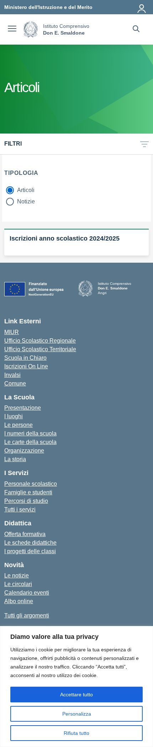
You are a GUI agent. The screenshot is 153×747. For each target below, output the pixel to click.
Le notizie (16, 575)
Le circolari (18, 584)
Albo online (18, 601)
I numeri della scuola (30, 433)
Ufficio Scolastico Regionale (40, 341)
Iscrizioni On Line (26, 366)
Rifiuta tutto (76, 733)
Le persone (18, 425)
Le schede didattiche (30, 543)
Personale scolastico (30, 484)
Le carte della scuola (30, 442)
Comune (15, 383)
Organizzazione (24, 451)
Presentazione (22, 408)
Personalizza (76, 714)
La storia (15, 459)
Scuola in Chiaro (25, 358)
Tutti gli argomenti (26, 615)
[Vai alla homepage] (30, 29)
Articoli (26, 190)
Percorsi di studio (26, 501)
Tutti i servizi (20, 509)
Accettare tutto (76, 694)
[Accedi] (142, 7)
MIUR (11, 332)
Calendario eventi (26, 593)
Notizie (26, 201)
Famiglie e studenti (28, 492)
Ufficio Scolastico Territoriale (40, 349)
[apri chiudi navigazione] (12, 29)
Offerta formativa (25, 534)
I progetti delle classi (30, 551)
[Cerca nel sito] (136, 29)
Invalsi (12, 375)
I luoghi (13, 416)
